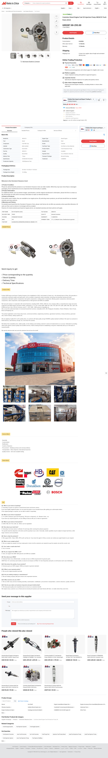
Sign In (65, 120)
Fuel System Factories (8, 734)
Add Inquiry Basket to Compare (31, 61)
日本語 (71, 748)
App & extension (87, 8)
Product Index (81, 746)
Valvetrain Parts (84, 707)
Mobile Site (88, 746)
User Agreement (62, 751)
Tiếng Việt (90, 748)
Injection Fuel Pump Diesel (59, 734)
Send (13, 623)
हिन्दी (75, 748)
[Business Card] (104, 134)
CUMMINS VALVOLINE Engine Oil (62, 710)
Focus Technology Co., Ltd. (43, 751)
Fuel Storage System (8, 726)
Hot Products (15, 746)
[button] (73, 130)
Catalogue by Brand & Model (35, 710)
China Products (23, 746)
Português (27, 748)
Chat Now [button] (97, 32)
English (17, 748)
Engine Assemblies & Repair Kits (62, 704)
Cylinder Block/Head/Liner (34, 707)
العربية (62, 748)
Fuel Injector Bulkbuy (37, 738)
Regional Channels (73, 746)
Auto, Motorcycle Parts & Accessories (14, 11)
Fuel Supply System (34, 726)
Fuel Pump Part (45, 734)
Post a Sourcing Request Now (45, 623)
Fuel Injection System (21, 726)
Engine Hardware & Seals (8, 710)
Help (78, 8)
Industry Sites (64, 746)
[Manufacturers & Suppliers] (10, 3)
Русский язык (40, 748)
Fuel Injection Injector (8, 738)
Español (22, 748)
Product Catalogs (23, 701)
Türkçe (84, 748)
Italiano (46, 748)
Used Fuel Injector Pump (90, 734)
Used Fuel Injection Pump (75, 734)
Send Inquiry (73, 32)
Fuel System (37, 11)
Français (33, 748)
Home (3, 11)
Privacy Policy (77, 751)
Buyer (70, 8)
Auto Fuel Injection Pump (23, 738)
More (3, 741)
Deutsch (51, 748)
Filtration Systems (6, 707)
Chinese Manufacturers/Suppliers (35, 746)
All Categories (7, 8)
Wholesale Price (56, 746)
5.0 (87, 130)
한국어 (66, 748)
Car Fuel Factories (34, 734)
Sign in (104, 4)
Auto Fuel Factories (21, 734)
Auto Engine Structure (28, 11)
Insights (94, 746)
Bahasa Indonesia (98, 748)
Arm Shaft (30, 704)
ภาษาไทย (80, 748)
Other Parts (83, 710)
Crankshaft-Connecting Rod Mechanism (64, 707)
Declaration (70, 751)
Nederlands (57, 748)
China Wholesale (47, 746)
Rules (105, 8)
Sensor (3, 704)
